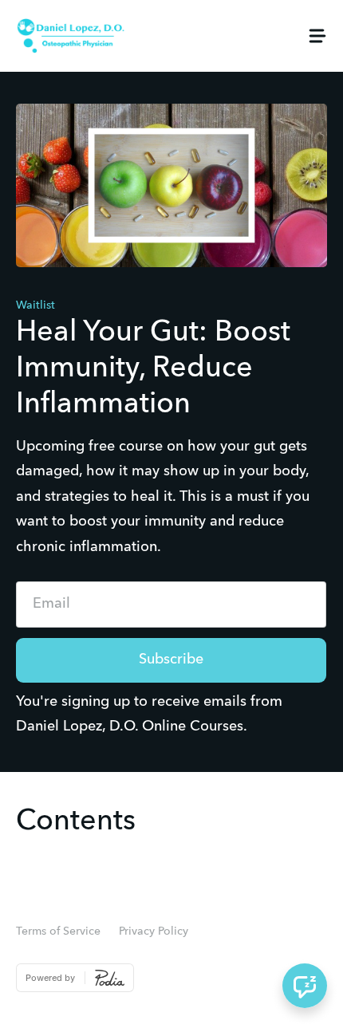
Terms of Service (58, 931)
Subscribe (171, 659)
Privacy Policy (153, 931)
